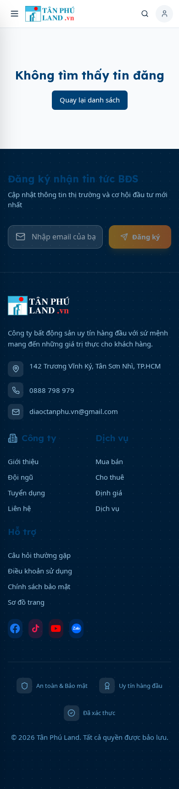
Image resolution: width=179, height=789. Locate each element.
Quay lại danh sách (90, 99)
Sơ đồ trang (26, 602)
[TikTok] (35, 629)
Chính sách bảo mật (39, 586)
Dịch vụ (107, 508)
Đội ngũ (20, 477)
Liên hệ (19, 508)
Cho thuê (109, 477)
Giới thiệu (23, 461)
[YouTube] (56, 629)
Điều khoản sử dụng (40, 570)
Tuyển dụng (26, 492)
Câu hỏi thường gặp (39, 555)
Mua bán (109, 461)
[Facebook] (15, 629)
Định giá (108, 492)
